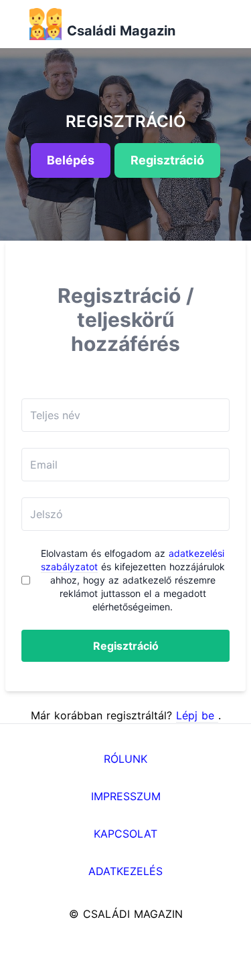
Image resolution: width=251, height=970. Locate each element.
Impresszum (126, 796)
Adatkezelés (125, 871)
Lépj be (197, 715)
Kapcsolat (125, 833)
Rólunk (125, 758)
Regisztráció (126, 645)
